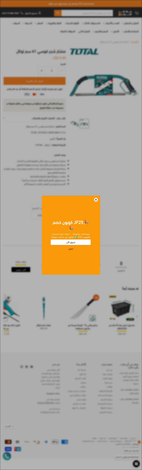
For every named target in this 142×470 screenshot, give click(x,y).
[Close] (96, 200)
